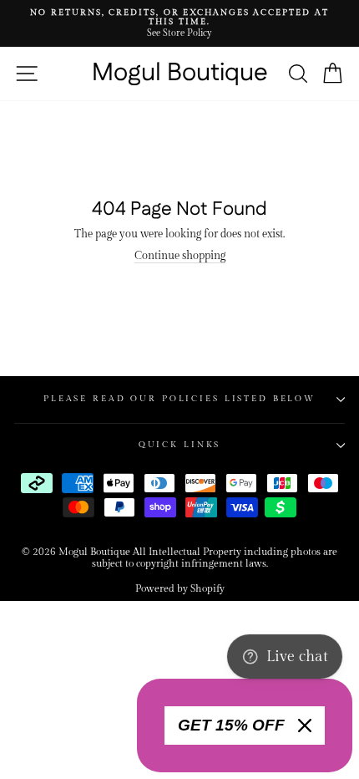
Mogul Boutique (180, 73)
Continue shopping (179, 256)
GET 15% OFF (231, 725)
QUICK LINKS (180, 445)
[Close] (304, 725)
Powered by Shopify (180, 588)
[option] (179, 23)
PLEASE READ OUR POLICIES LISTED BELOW (179, 399)
